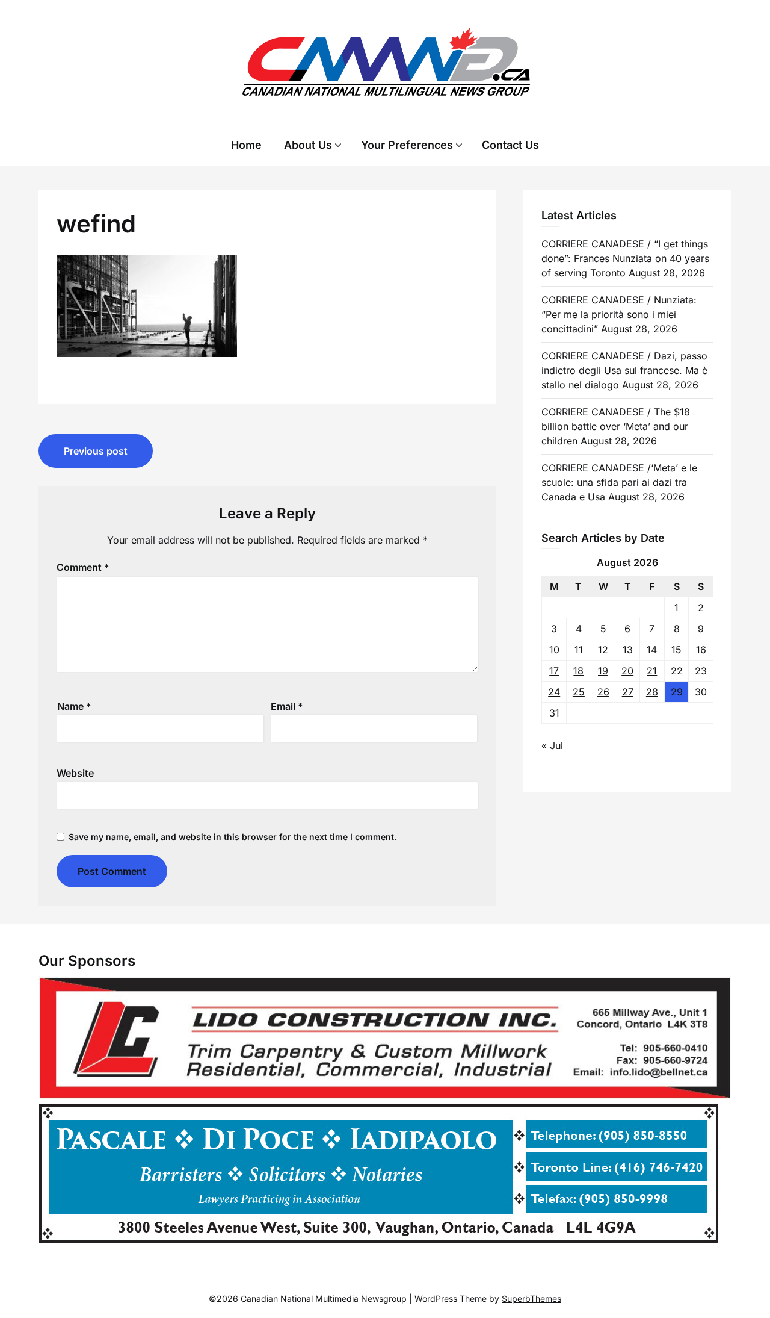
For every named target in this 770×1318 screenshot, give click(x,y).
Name (74, 706)
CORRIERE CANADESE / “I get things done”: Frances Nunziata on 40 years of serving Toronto (625, 258)
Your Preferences (407, 144)
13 (628, 650)
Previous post (96, 451)
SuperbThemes (531, 1298)
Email (287, 706)
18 (578, 671)
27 (627, 692)
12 (603, 650)
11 (578, 650)
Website (75, 773)
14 (652, 650)
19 (603, 671)
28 (652, 692)
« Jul (552, 745)
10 (554, 650)
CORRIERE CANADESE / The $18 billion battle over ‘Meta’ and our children (615, 426)
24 (554, 692)
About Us (308, 144)
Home (246, 144)
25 (579, 692)
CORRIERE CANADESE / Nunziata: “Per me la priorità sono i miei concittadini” (619, 314)
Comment (83, 567)
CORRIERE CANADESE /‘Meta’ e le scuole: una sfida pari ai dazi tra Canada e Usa (619, 482)
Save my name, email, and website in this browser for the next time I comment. (232, 837)
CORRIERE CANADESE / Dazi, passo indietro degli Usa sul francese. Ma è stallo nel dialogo (624, 370)
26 (603, 692)
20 (627, 671)
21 (652, 671)
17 (554, 671)
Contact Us (510, 144)
